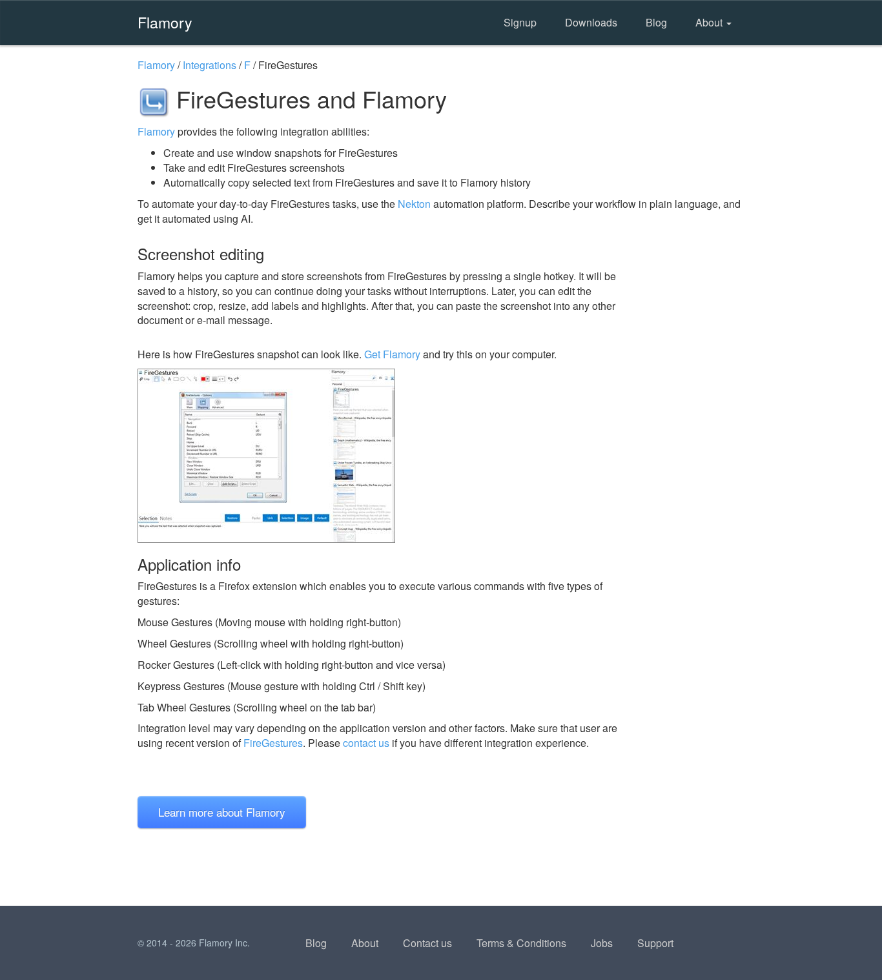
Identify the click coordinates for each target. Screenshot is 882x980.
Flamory (165, 22)
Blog (656, 22)
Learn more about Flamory (221, 812)
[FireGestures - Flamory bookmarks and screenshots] (389, 456)
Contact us (427, 942)
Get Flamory (392, 354)
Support (655, 942)
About (710, 22)
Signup (520, 22)
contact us (366, 742)
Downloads (591, 22)
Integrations (209, 64)
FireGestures (273, 742)
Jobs (602, 942)
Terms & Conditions (521, 942)
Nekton (414, 203)
